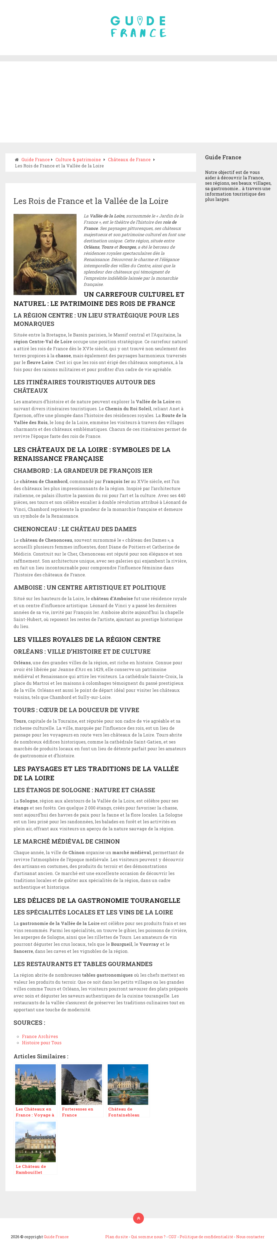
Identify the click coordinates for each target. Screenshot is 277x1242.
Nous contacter (250, 1236)
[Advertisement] (138, 102)
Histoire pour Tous (41, 1042)
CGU (173, 1236)
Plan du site (116, 1236)
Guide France (56, 1236)
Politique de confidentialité (206, 1236)
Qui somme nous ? (148, 1236)
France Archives (40, 1036)
